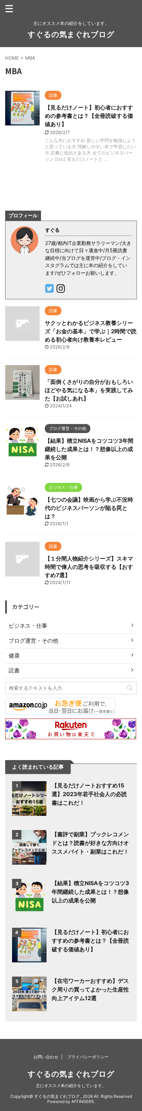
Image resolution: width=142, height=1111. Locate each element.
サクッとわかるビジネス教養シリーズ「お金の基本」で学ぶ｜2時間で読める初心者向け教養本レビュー (90, 331)
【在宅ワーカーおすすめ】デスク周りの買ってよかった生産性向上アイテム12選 (90, 989)
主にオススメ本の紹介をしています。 (71, 1085)
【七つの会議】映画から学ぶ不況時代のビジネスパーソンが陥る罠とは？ (89, 508)
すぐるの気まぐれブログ (71, 34)
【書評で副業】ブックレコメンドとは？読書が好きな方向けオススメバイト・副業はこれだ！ (90, 843)
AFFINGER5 (82, 1101)
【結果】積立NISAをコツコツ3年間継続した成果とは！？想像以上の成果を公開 (89, 449)
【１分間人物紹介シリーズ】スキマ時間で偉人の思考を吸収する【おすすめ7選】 (89, 567)
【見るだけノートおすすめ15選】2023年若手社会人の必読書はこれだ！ (89, 794)
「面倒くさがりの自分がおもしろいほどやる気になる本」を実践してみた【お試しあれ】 (89, 390)
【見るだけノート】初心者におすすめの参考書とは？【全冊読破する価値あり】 (89, 115)
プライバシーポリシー (88, 1056)
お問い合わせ (45, 1056)
